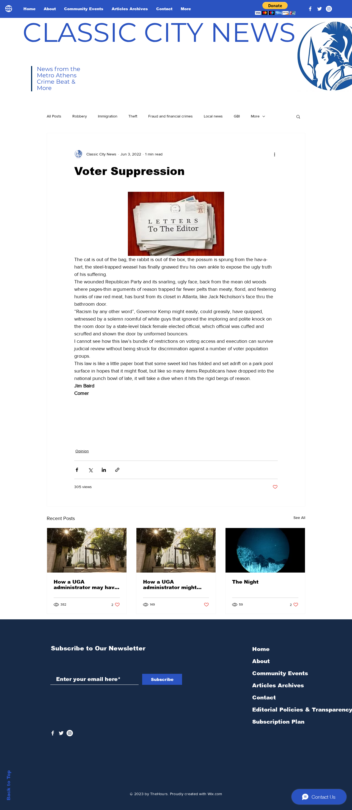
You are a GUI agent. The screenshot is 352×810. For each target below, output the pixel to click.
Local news (213, 116)
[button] (275, 8)
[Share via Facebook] (76, 469)
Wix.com (215, 794)
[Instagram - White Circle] (329, 9)
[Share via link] (117, 469)
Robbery (79, 116)
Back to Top (8, 785)
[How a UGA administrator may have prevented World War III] (87, 550)
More (255, 116)
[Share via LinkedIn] (103, 469)
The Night (245, 582)
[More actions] (274, 154)
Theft (132, 116)
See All (299, 517)
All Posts (54, 116)
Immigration (107, 116)
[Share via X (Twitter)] (90, 469)
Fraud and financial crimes (170, 116)
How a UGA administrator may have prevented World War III (86, 584)
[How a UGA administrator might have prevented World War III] (176, 550)
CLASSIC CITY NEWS (159, 32)
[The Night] (265, 550)
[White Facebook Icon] (53, 733)
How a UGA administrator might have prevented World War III (172, 584)
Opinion (82, 451)
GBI (237, 116)
